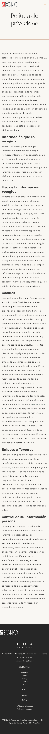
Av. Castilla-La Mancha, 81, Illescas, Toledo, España (24, 654)
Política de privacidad (24, 706)
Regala (24, 695)
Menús (24, 676)
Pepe (25, 685)
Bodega (24, 679)
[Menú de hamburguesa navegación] (44, 4)
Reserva (24, 673)
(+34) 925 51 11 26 (24, 657)
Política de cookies (24, 709)
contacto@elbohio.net (24, 661)
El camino (25, 682)
